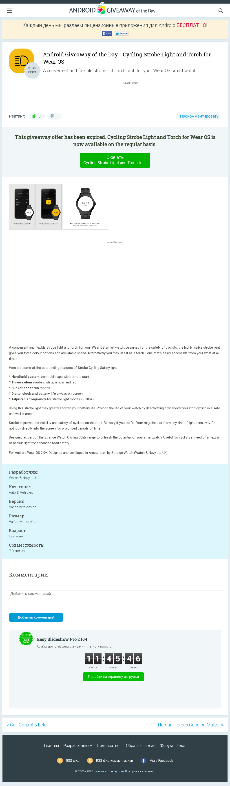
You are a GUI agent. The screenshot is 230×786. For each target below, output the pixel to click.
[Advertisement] (133, 96)
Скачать (116, 160)
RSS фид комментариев (114, 761)
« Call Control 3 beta (27, 725)
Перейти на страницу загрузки (113, 677)
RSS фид (73, 761)
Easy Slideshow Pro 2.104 (62, 639)
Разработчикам (77, 745)
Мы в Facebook (161, 761)
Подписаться (109, 745)
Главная (51, 745)
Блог (181, 745)
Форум (166, 745)
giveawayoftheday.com (109, 771)
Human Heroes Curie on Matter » (190, 725)
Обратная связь (140, 745)
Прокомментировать (199, 116)
